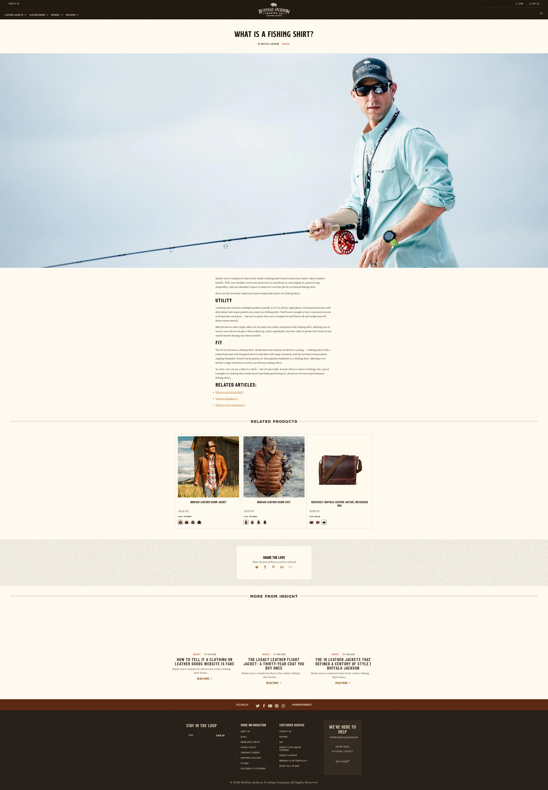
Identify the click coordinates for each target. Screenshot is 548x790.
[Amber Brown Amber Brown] (317, 522)
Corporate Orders (250, 752)
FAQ (281, 742)
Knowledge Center (250, 742)
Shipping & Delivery (251, 757)
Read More (203, 678)
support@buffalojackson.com (344, 737)
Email (191, 735)
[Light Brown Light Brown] (246, 522)
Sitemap (245, 763)
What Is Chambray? (226, 398)
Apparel (55, 14)
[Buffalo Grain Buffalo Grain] (311, 522)
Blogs (244, 736)
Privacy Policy (248, 747)
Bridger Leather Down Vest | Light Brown (274, 481)
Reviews (283, 736)
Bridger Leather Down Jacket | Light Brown (208, 481)
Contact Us (14, 3)
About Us (245, 731)
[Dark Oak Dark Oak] (324, 522)
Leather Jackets (14, 14)
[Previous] (180, 481)
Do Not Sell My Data (289, 765)
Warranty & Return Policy (293, 760)
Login (520, 3)
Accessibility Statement (253, 768)
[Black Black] (199, 522)
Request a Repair (288, 755)
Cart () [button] (535, 3)
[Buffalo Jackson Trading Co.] (274, 10)
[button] (26, 15)
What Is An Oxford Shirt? (229, 392)
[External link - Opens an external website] (256, 567)
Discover (70, 14)
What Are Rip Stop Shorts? (230, 405)
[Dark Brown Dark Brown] (193, 522)
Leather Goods (37, 14)
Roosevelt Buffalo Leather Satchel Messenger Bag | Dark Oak (339, 481)
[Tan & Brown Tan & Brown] (186, 522)
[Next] (367, 481)
